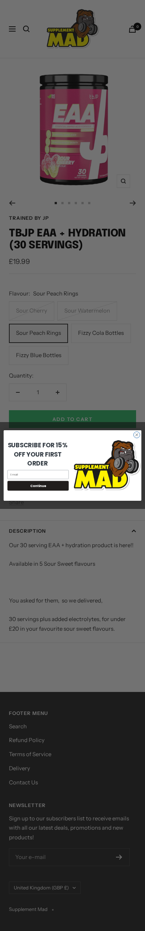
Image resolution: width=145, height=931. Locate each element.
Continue (38, 485)
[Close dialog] (136, 435)
